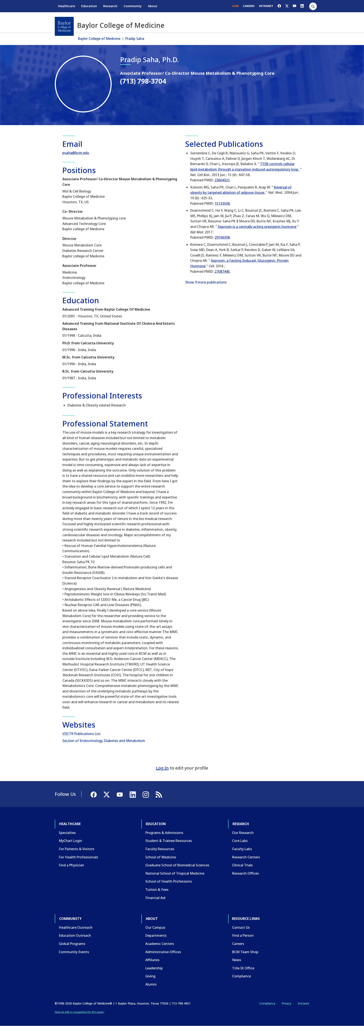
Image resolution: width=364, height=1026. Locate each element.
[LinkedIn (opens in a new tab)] (302, 6)
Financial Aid (155, 897)
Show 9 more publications (206, 282)
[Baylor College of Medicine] (64, 26)
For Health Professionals (78, 857)
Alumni (151, 984)
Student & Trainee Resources (168, 840)
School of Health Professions (168, 881)
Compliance (241, 976)
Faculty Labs (242, 849)
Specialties (67, 832)
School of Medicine (160, 857)
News (236, 960)
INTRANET (266, 6)
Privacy (286, 1003)
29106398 (222, 237)
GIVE (235, 6)
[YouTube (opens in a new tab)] (294, 6)
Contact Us (241, 927)
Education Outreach (75, 935)
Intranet (303, 1003)
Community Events (74, 952)
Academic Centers (159, 943)
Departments (156, 935)
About (152, 6)
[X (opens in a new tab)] (287, 6)
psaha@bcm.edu (75, 152)
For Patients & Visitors (76, 849)
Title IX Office (243, 968)
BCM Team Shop (245, 952)
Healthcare (66, 6)
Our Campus (155, 927)
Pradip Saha (134, 38)
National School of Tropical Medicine (174, 873)
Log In (162, 768)
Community (133, 6)
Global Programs (72, 943)
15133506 (222, 203)
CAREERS (249, 6)
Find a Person (243, 935)
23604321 (222, 180)
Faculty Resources (159, 849)
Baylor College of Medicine (99, 38)
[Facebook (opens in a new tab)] (279, 6)
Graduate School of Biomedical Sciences (177, 865)
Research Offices (245, 873)
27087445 (222, 271)
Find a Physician (71, 865)
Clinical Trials (242, 865)
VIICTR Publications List (81, 733)
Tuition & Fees (157, 889)
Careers (238, 943)
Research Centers (246, 857)
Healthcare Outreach (75, 927)
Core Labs (240, 840)
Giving (150, 976)
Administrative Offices (163, 952)
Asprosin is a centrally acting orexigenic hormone (257, 226)
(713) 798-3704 (143, 81)
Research (110, 6)
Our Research (243, 832)
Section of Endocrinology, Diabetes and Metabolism (103, 740)
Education (89, 6)
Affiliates (152, 960)
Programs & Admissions (164, 832)
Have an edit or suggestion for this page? (79, 1012)
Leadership (154, 968)
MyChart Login (70, 840)
